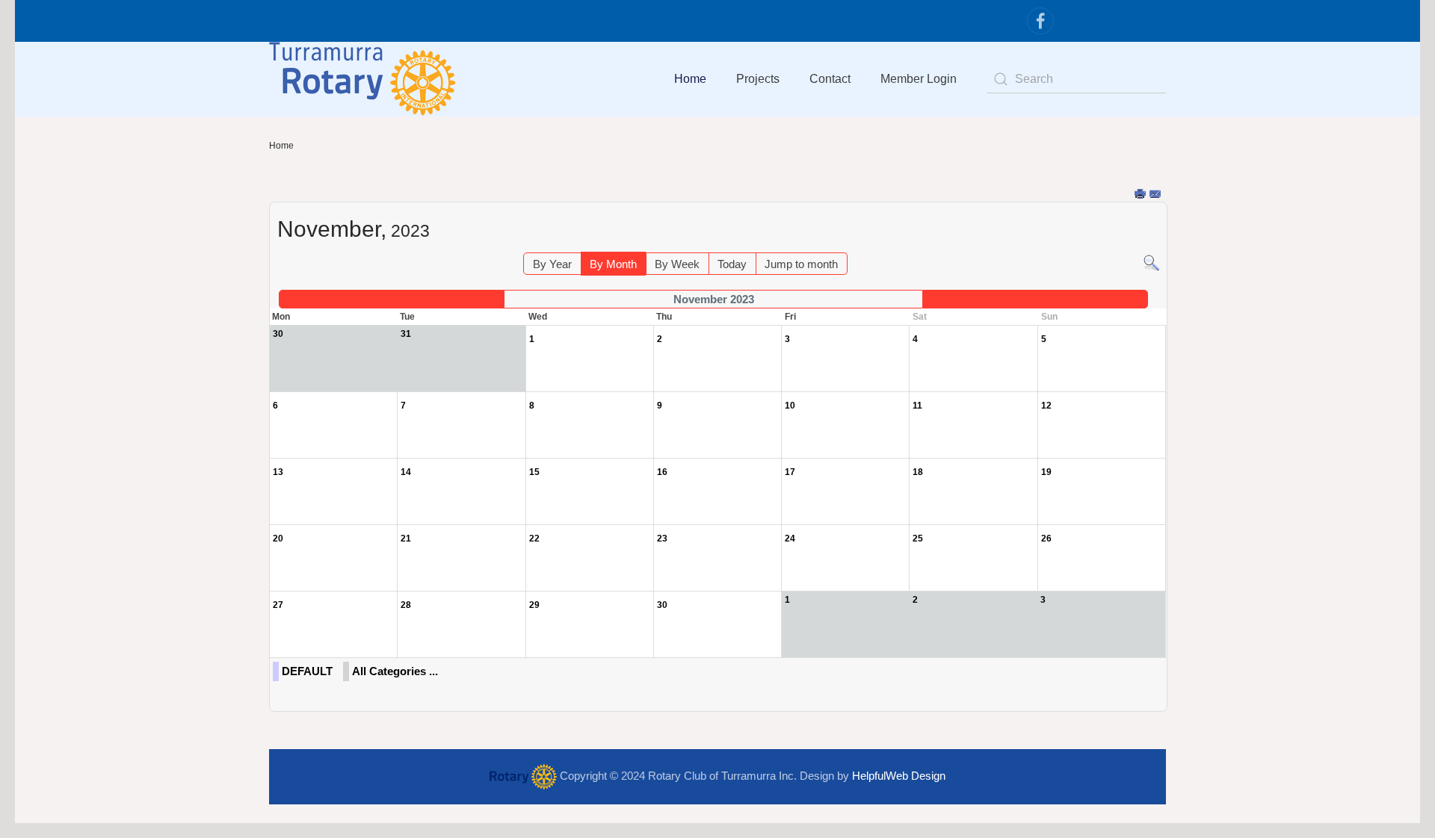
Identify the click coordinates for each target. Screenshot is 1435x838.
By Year (552, 264)
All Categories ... (395, 671)
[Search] (1151, 261)
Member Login (918, 78)
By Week (677, 264)
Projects (758, 78)
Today (732, 264)
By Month (613, 264)
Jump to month (801, 264)
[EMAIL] (1155, 194)
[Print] (1141, 194)
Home (690, 78)
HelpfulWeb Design (898, 775)
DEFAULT (307, 671)
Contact (830, 78)
